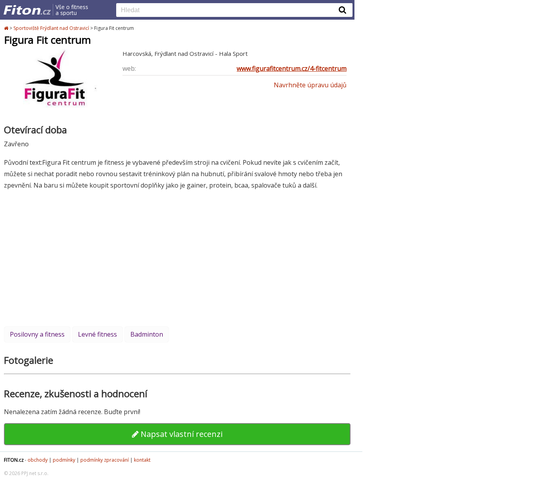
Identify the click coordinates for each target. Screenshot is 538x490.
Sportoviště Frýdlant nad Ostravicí (51, 28)
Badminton (146, 334)
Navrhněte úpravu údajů (310, 85)
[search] (228, 10)
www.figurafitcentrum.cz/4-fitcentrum (292, 68)
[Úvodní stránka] (6, 28)
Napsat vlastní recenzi (181, 434)
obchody (38, 460)
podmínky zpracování (104, 460)
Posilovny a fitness (37, 334)
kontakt (142, 460)
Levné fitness (97, 334)
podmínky (64, 460)
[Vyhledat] (342, 10)
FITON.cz (14, 460)
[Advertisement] (177, 258)
